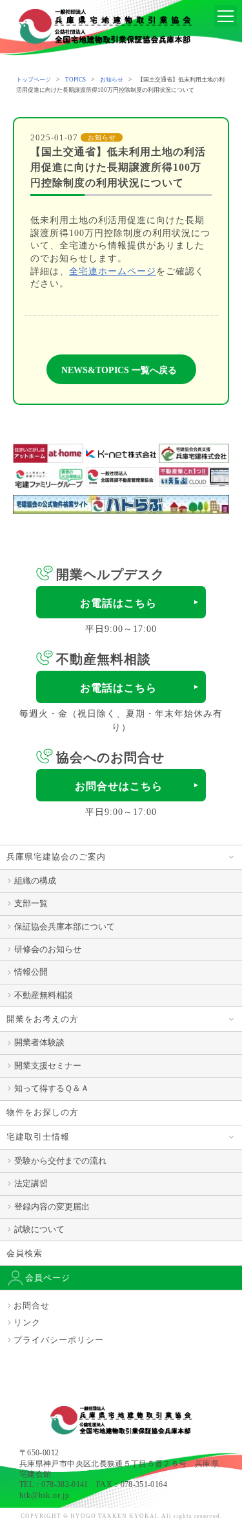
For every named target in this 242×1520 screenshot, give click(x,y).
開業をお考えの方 (42, 1019)
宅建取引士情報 (38, 1137)
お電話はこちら (118, 603)
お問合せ (32, 1305)
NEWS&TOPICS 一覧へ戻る (119, 370)
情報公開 (31, 972)
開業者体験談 (39, 1042)
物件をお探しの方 (42, 1112)
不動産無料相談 (43, 995)
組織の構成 (35, 880)
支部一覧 (31, 903)
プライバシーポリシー (59, 1340)
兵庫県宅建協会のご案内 (56, 857)
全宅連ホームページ (112, 271)
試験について (39, 1229)
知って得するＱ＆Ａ (51, 1088)
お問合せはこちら (119, 786)
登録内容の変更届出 (52, 1206)
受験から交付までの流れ (60, 1161)
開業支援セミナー (47, 1065)
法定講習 (31, 1183)
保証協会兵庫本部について (64, 926)
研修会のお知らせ (47, 949)
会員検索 (24, 1253)
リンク (27, 1322)
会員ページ (47, 1278)
